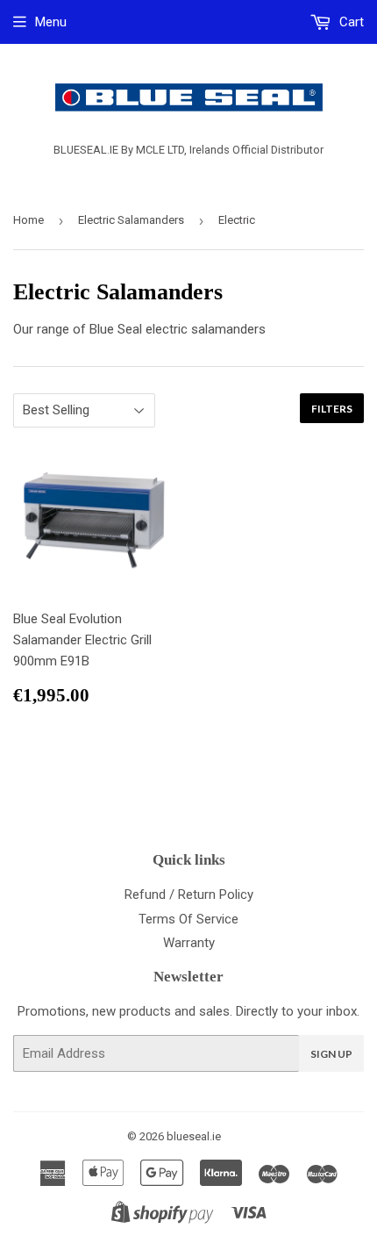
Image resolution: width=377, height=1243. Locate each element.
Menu (51, 22)
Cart (350, 22)
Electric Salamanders (131, 219)
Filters (331, 408)
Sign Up (331, 1053)
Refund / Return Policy (188, 894)
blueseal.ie (194, 1136)
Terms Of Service (188, 919)
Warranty (189, 943)
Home (28, 219)
